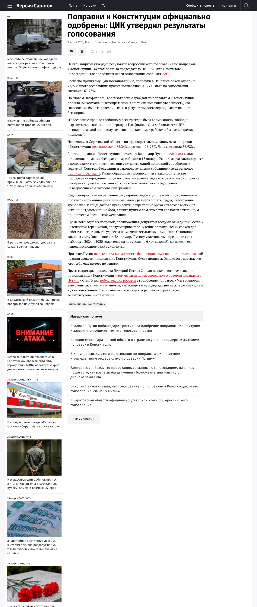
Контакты (229, 6)
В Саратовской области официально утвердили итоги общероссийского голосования (129, 402)
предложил (174, 153)
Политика (101, 42)
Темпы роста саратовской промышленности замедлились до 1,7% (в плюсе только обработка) (31, 182)
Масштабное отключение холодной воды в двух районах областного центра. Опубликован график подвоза (34, 63)
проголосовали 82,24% (110, 146)
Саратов (34, 6)
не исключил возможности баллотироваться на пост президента (145, 253)
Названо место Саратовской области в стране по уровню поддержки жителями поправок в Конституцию (134, 342)
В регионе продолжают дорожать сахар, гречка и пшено (31, 244)
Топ (104, 6)
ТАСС (166, 73)
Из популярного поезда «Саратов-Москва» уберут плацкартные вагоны (33, 424)
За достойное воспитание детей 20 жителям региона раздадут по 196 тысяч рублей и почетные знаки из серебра (32, 547)
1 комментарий (83, 419)
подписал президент (84, 173)
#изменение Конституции (87, 304)
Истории (89, 6)
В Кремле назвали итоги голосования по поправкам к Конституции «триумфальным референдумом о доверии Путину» (125, 356)
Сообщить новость (200, 6)
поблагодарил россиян (118, 280)
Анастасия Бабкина (124, 42)
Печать (145, 42)
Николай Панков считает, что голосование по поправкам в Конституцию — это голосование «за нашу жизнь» (134, 388)
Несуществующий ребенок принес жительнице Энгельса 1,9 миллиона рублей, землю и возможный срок (32, 484)
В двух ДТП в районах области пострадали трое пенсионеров (29, 123)
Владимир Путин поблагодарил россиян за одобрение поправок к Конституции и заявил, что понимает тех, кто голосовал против (135, 328)
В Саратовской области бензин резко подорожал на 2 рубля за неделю (33, 302)
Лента (73, 6)
